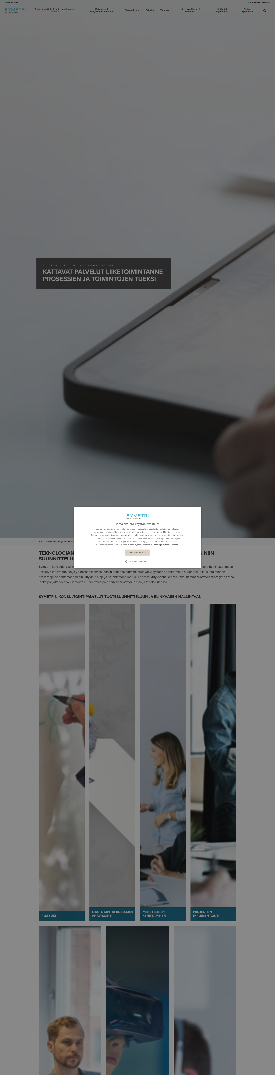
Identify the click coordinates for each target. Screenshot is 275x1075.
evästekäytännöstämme (139, 544)
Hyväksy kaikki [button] (137, 552)
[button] (137, 561)
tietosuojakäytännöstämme (165, 544)
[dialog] (137, 537)
